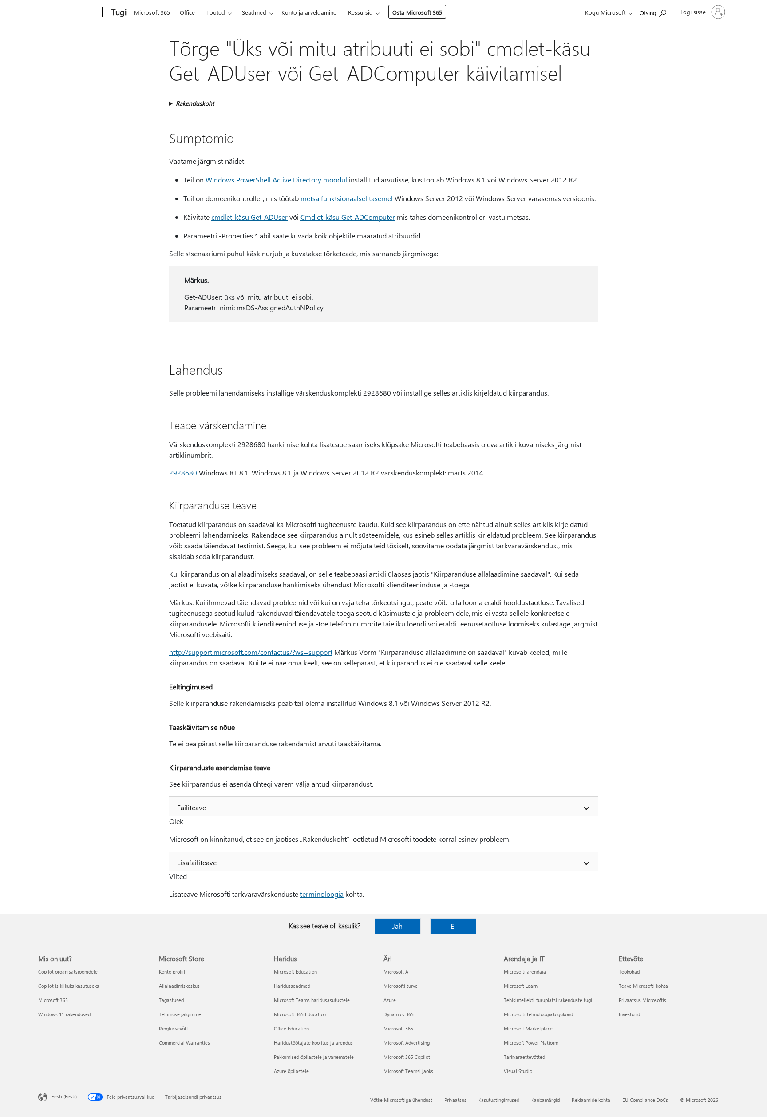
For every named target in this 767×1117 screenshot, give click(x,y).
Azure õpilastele (291, 1071)
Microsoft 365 (152, 12)
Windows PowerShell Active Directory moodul (276, 179)
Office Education (291, 1028)
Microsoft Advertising (407, 1042)
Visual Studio (518, 1071)
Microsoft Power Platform (531, 1042)
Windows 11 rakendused (64, 1014)
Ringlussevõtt (173, 1028)
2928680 (183, 472)
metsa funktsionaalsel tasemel (346, 198)
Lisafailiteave (197, 862)
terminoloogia (322, 894)
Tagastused (171, 1000)
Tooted (215, 12)
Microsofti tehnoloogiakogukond (538, 1014)
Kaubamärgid (545, 1100)
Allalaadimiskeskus (179, 985)
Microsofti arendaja (525, 971)
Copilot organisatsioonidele (68, 971)
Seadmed (254, 12)
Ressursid (360, 12)
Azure (390, 1000)
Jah (397, 926)
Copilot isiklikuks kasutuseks (68, 985)
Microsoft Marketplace (528, 1028)
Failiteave (191, 807)
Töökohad (629, 971)
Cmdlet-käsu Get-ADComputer (347, 217)
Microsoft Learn (521, 985)
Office (187, 12)
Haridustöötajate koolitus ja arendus (313, 1042)
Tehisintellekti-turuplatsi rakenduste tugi (548, 1000)
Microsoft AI (397, 971)
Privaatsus (455, 1100)
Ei (453, 926)
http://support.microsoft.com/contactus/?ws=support (250, 652)
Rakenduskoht (195, 103)
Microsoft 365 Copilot (407, 1057)
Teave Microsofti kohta (643, 985)
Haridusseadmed (292, 985)
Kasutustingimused (498, 1100)
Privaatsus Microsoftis (642, 1000)
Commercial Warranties (184, 1042)
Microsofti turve (401, 985)
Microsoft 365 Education (300, 1014)
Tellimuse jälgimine (180, 1014)
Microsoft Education (295, 971)
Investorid (629, 1014)
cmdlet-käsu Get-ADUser (249, 217)
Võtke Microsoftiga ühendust (401, 1100)
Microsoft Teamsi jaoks (408, 1071)
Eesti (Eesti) (64, 1096)
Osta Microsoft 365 (417, 12)
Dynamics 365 (399, 1014)
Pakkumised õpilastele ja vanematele (314, 1057)
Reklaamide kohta (591, 1100)
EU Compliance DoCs (645, 1100)
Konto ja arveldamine (308, 12)
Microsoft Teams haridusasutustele (312, 1000)
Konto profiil (172, 971)
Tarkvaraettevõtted (524, 1057)
